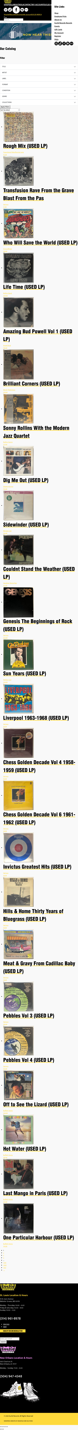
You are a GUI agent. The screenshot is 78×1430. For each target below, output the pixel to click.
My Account (59, 32)
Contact (28, 4)
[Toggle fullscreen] (3, 1426)
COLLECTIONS (7, 102)
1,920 (4, 1265)
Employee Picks (60, 16)
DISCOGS (6, 1324)
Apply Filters (5, 107)
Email (5, 1336)
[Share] (5, 1426)
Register (57, 36)
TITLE (4, 66)
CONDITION (6, 90)
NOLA (21, 4)
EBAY (5, 1327)
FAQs (56, 39)
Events (57, 26)
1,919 (4, 1262)
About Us (58, 19)
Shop (6, 4)
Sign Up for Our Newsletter (12, 1331)
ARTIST (4, 72)
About (16, 4)
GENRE (4, 96)
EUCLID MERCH (50, 4)
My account (38, 4)
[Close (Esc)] (7, 1426)
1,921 (4, 1267)
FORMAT (5, 84)
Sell (11, 4)
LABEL (4, 78)
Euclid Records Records (63, 23)
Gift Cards (58, 29)
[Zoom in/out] (1, 1426)
